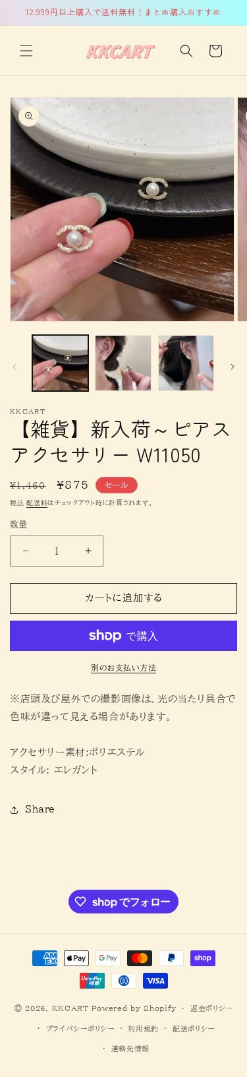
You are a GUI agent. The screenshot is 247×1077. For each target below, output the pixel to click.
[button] (26, 50)
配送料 (36, 502)
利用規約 (143, 1028)
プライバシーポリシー (80, 1028)
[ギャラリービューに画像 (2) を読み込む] (123, 363)
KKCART (70, 1008)
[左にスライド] (14, 366)
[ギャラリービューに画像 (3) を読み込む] (186, 363)
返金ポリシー (211, 1008)
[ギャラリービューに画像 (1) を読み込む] (60, 363)
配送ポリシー (194, 1028)
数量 (19, 524)
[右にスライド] (232, 366)
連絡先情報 (130, 1048)
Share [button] (40, 809)
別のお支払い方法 (123, 667)
